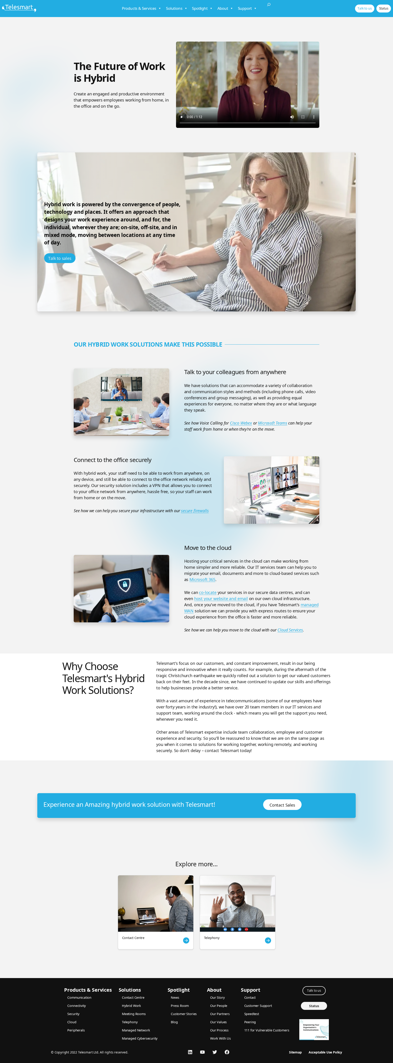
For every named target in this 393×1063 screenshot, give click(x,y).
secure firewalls (195, 510)
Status (383, 8)
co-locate (207, 592)
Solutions (174, 8)
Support (245, 8)
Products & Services (139, 8)
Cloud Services (290, 630)
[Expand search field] (269, 8)
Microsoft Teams (272, 423)
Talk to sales (59, 258)
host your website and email (221, 598)
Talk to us (365, 8)
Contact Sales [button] (282, 805)
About (222, 8)
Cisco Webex (241, 423)
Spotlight (199, 8)
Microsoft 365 (202, 579)
